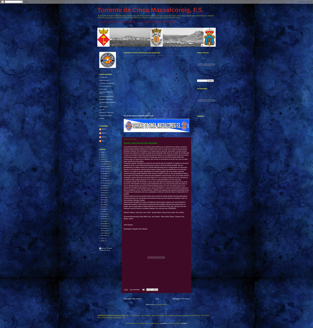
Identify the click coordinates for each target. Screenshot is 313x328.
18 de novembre (105, 168)
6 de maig (104, 202)
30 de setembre (105, 180)
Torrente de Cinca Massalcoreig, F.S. (150, 9)
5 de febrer (104, 228)
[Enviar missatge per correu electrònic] (143, 290)
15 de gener (104, 233)
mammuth (163, 323)
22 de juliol (104, 190)
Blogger (184, 323)
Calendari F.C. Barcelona (106, 112)
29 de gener (104, 230)
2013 (103, 157)
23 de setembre (105, 183)
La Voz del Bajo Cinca (105, 86)
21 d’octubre (104, 176)
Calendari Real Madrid (105, 115)
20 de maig (104, 197)
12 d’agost (104, 187)
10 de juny (104, 192)
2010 (103, 240)
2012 (103, 159)
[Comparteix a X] (152, 289)
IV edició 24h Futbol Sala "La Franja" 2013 (158, 22)
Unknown (104, 133)
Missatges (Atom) (161, 304)
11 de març (104, 218)
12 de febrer (104, 226)
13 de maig (104, 199)
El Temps (101, 118)
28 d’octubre (104, 173)
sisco (103, 140)
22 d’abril (103, 206)
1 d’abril (103, 211)
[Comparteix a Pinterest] (157, 289)
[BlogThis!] (150, 289)
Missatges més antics (181, 299)
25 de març (104, 214)
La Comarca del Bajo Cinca (107, 83)
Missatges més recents (133, 299)
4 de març (104, 221)
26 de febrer (104, 223)
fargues (104, 137)
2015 (103, 152)
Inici (157, 299)
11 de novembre (105, 171)
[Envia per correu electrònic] (147, 289)
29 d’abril (103, 204)
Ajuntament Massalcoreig (106, 96)
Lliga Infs (101, 109)
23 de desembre (105, 161)
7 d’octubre (104, 178)
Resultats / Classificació (105, 99)
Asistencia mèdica (104, 80)
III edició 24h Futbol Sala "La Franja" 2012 (117, 22)
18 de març (104, 216)
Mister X (104, 129)
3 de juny (103, 195)
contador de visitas (104, 250)
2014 (103, 154)
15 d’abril (103, 209)
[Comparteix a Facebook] (154, 289)
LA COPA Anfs (103, 77)
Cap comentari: (135, 290)
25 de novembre (105, 166)
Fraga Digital (102, 89)
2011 (103, 238)
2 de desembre (105, 164)
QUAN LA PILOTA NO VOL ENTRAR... (141, 143)
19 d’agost (104, 185)
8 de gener (104, 235)
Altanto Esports (103, 106)
